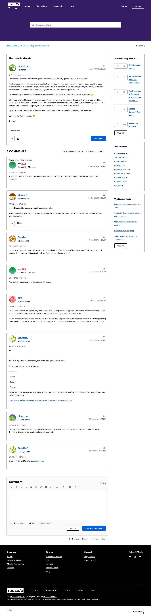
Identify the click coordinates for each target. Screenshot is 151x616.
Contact (92, 590)
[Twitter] (130, 557)
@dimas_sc (39, 461)
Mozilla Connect (13, 6)
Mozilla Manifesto (15, 560)
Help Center (89, 556)
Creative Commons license (89, 599)
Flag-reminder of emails (20, 58)
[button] (12, 138)
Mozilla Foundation (15, 564)
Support (124, 6)
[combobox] (75, 25)
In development (120, 173)
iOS (47, 560)
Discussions (41, 6)
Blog (48, 571)
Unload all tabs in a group (124, 231)
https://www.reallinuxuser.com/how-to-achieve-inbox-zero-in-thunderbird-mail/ (40, 400)
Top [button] (11, 610)
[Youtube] (140, 557)
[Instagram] (135, 557)
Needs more (119, 161)
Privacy (67, 590)
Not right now (119, 177)
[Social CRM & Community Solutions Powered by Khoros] (138, 611)
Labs (71, 6)
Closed (117, 185)
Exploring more (120, 169)
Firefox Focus (52, 567)
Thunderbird (15, 130)
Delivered (118, 181)
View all (120, 133)
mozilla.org (34, 590)
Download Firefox (54, 556)
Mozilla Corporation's (17, 597)
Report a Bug (90, 560)
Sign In (138, 6)
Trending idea (119, 157)
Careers (10, 567)
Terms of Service (51, 590)
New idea (21, 75)
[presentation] (11, 487)
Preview (103, 483)
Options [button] (139, 46)
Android (49, 564)
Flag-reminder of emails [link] (39, 46)
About (10, 556)
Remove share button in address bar (135, 79)
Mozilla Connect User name (135, 112)
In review (117, 165)
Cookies (80, 590)
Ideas (27, 6)
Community (58, 6)
